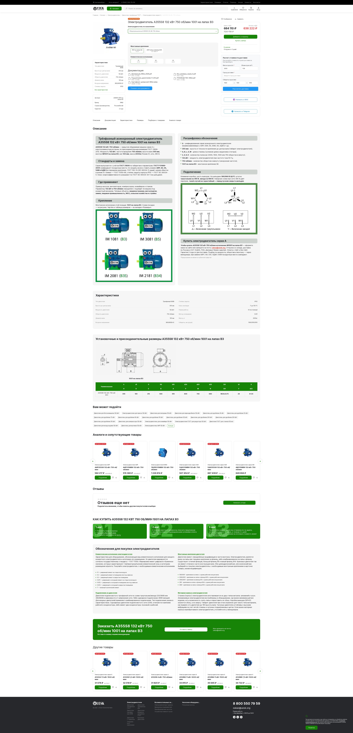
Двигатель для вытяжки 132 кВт (131, 425)
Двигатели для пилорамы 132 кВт (161, 413)
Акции (240, 2)
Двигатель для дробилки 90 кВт (128, 417)
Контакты (256, 2)
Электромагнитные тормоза (164, 705)
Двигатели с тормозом (131, 718)
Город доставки (228, 72)
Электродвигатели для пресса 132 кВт (134, 413)
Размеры (218, 2)
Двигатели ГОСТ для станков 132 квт (221, 421)
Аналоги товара (175, 120)
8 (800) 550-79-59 (128, 2)
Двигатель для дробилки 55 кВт (237, 413)
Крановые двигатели (141, 718)
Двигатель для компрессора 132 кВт (130, 421)
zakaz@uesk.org (218, 630)
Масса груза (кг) (228, 65)
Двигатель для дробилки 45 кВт (213, 413)
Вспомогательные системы (164, 702)
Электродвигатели (134, 702)
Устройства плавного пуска (163, 711)
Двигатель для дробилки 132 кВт (176, 417)
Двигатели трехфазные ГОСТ (131, 706)
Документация (110, 120)
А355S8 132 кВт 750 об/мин (106, 394)
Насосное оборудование (191, 702)
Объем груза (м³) (246, 65)
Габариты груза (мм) (229, 79)
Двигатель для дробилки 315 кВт (104, 421)
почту (118, 535)
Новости (248, 2)
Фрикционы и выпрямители (163, 707)
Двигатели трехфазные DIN (141, 706)
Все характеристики (101, 90)
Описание (96, 120)
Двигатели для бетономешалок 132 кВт (106, 413)
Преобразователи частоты (163, 709)
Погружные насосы (188, 705)
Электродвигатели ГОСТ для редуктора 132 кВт (190, 421)
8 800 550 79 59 (246, 703)
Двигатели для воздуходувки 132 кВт (106, 425)
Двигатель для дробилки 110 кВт (152, 417)
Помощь (233, 2)
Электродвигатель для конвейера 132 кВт (158, 421)
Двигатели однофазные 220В (130, 712)
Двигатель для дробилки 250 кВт (226, 417)
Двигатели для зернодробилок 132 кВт (187, 413)
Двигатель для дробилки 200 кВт (201, 417)
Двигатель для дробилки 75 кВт (104, 417)
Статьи (225, 2)
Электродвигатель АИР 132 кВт (155, 425)
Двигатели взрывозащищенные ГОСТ (141, 713)
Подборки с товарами (156, 120)
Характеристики (207, 2)
